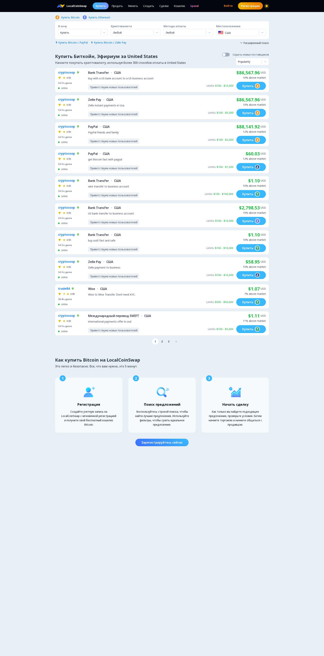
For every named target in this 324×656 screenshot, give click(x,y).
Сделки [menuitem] (164, 6)
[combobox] (113, 32)
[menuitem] (194, 5)
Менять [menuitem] (133, 6)
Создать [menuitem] (148, 6)
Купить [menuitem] (101, 6)
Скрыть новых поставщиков (251, 54)
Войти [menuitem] (228, 6)
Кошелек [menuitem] (179, 6)
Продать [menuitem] (117, 6)
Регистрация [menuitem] (250, 6)
